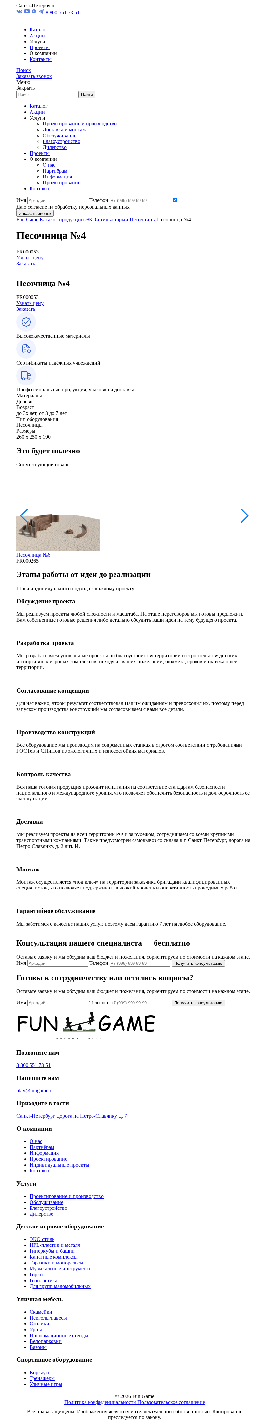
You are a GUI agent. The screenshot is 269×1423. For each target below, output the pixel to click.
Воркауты (41, 1372)
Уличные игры (46, 1384)
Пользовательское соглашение (171, 1402)
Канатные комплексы (54, 1257)
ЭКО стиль (42, 1239)
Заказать (25, 263)
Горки (36, 1274)
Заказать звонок (34, 76)
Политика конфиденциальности (100, 1402)
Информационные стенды (59, 1335)
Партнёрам (55, 171)
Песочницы (143, 219)
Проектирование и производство (80, 123)
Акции (37, 35)
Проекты (40, 47)
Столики (39, 1323)
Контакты (41, 59)
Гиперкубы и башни (52, 1251)
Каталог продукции (62, 219)
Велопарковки (46, 1341)
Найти (87, 94)
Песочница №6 (33, 555)
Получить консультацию (198, 963)
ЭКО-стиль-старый (106, 219)
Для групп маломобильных (60, 1286)
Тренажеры (42, 1378)
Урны (36, 1329)
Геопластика (43, 1280)
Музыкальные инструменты (61, 1268)
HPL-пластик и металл (55, 1245)
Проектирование (61, 182)
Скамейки (41, 1312)
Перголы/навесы (48, 1317)
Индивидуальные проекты (59, 1165)
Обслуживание (59, 135)
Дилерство (55, 147)
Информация (57, 176)
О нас (49, 165)
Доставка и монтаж (64, 129)
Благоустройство (61, 141)
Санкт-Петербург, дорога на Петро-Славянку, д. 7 (71, 1116)
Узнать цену (30, 257)
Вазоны (38, 1347)
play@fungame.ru (35, 1090)
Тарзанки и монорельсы (56, 1262)
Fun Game (27, 219)
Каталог (39, 29)
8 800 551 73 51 (63, 12)
